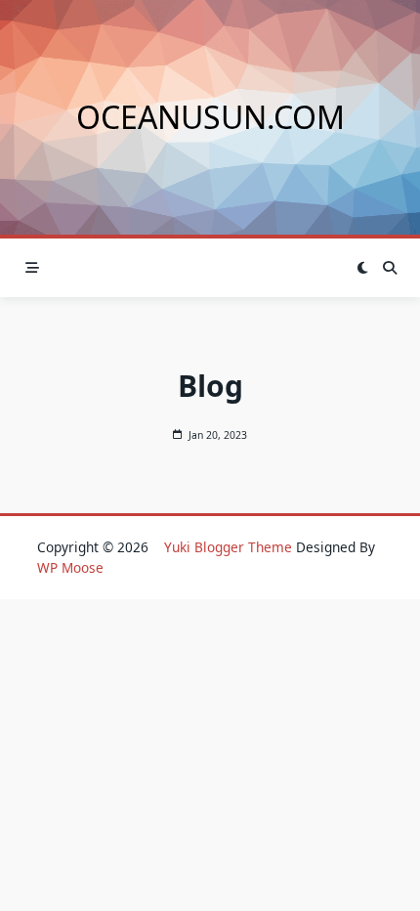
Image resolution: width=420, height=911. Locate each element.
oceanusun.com (210, 117)
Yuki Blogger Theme (228, 547)
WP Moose (70, 567)
